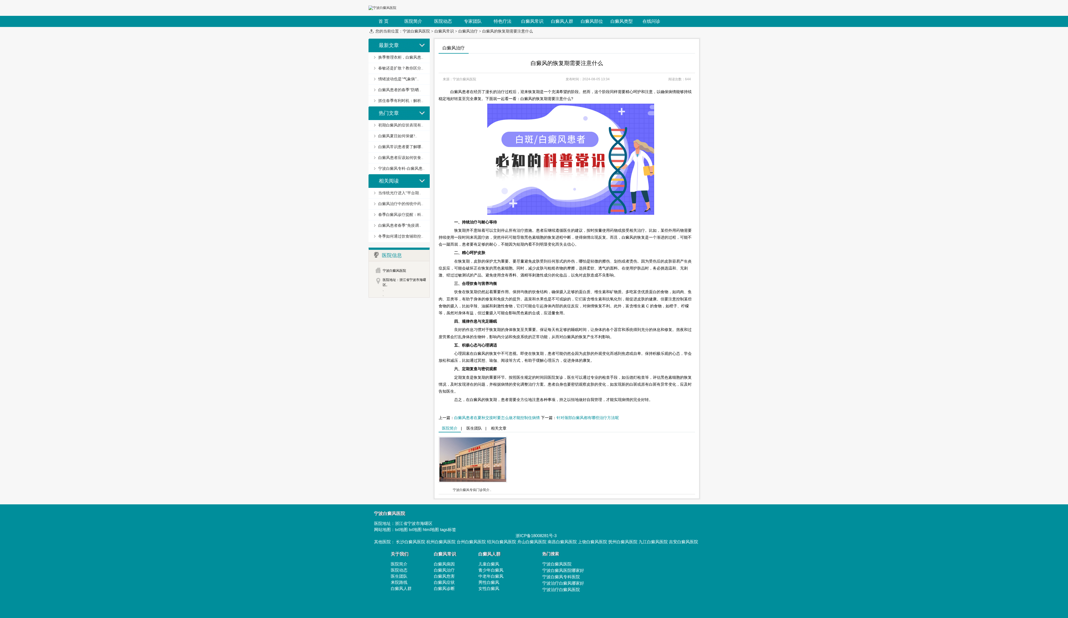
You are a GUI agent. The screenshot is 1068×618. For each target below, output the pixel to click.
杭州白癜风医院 (441, 541)
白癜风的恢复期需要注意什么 (507, 31)
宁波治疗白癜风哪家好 (563, 583)
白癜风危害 (444, 576)
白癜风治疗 (468, 31)
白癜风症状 (444, 582)
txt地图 (401, 529)
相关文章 (498, 428)
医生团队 (474, 428)
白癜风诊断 (444, 588)
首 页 (384, 21)
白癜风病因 (444, 564)
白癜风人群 (401, 588)
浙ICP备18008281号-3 (536, 535)
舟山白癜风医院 (532, 541)
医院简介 (450, 428)
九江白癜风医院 (653, 541)
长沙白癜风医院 (410, 541)
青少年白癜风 (490, 570)
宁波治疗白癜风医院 (561, 589)
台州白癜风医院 (471, 541)
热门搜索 (550, 554)
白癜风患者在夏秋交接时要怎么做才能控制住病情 (497, 417)
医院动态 (399, 570)
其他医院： (385, 541)
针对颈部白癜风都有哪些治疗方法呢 (588, 417)
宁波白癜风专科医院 (561, 576)
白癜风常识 (444, 31)
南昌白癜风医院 (562, 541)
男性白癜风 (488, 582)
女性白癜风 (488, 588)
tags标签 (448, 529)
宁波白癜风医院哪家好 (563, 570)
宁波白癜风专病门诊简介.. (472, 490)
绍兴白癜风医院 (501, 541)
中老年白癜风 (490, 576)
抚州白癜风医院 (622, 541)
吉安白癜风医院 (683, 541)
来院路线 (399, 582)
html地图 (431, 529)
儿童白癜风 (488, 564)
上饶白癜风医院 (592, 541)
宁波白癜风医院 (416, 31)
